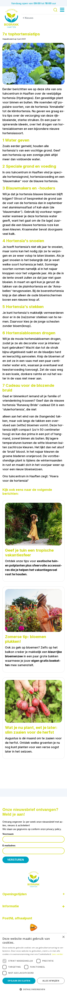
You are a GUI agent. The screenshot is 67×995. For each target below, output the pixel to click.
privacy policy (53, 829)
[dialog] (33, 964)
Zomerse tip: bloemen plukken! (25, 639)
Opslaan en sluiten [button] (19, 980)
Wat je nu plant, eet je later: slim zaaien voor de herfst (31, 730)
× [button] (63, 937)
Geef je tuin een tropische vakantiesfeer (29, 552)
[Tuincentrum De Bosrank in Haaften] (11, 18)
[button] (33, 989)
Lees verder (57, 954)
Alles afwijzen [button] (50, 980)
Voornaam (7, 834)
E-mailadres (8, 845)
